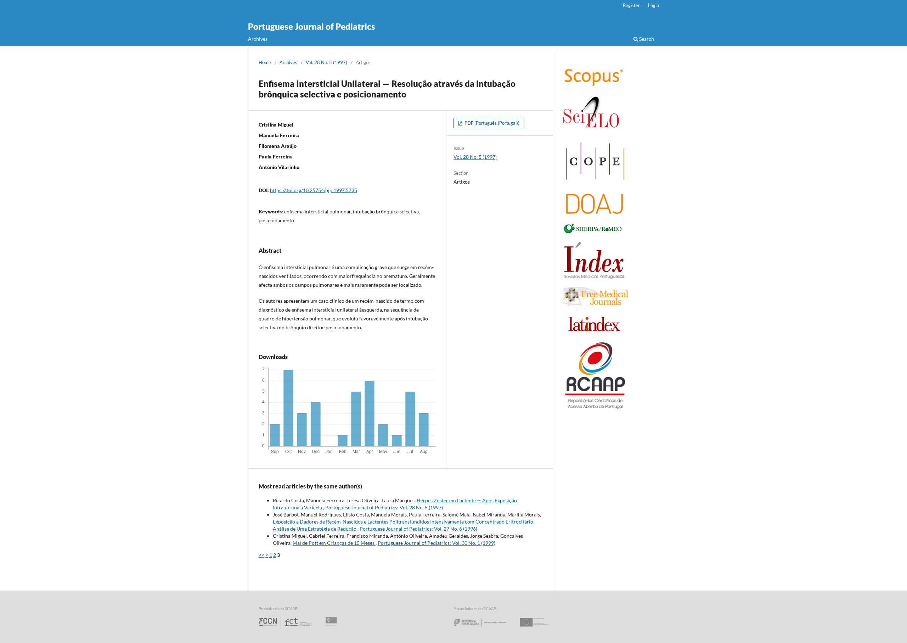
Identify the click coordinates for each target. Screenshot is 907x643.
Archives (257, 39)
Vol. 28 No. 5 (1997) (326, 62)
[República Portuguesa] (486, 629)
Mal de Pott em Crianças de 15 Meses (334, 543)
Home (265, 62)
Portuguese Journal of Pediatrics (311, 26)
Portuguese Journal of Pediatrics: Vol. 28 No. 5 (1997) (384, 507)
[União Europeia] (540, 629)
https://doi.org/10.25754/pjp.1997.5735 (313, 190)
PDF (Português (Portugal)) (491, 123)
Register (631, 5)
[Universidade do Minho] (332, 629)
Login (653, 5)
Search (646, 39)
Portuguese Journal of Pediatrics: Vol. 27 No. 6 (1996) (418, 529)
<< (261, 555)
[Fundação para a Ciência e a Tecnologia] (286, 629)
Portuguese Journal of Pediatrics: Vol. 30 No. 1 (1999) (436, 543)
